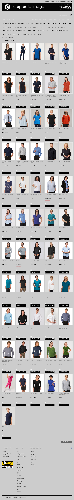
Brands (6, 37)
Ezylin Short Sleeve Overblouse (8, 293)
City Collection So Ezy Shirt (50, 194)
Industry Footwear (43, 30)
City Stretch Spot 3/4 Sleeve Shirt (22, 227)
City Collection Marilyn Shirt (64, 128)
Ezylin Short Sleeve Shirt (21, 293)
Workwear (29, 23)
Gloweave (33, 457)
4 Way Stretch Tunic (5, 62)
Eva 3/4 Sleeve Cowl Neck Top (8, 260)
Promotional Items (19, 30)
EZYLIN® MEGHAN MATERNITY (51, 293)
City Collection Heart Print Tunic (36, 128)
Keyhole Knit (61, 293)
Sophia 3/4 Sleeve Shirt (49, 393)
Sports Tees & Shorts (59, 27)
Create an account (62, 1)
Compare (5, 71)
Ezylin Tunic (32, 293)
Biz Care (32, 462)
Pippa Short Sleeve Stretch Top (65, 360)
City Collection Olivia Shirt (64, 161)
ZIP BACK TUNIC (5, 426)
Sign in (57, 1)
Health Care (67, 23)
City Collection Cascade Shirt (7, 95)
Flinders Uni (16, 34)
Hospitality (27, 27)
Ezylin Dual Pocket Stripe (64, 260)
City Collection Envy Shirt (64, 95)
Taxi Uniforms (31, 30)
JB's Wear (32, 451)
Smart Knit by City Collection (36, 393)
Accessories (7, 34)
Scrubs (19, 27)
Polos (14, 20)
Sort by (56, 40)
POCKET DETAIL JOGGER (7, 393)
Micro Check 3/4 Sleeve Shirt (36, 360)
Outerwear (21, 23)
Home (3, 37)
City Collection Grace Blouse (21, 128)
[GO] (71, 15)
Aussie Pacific (33, 459)
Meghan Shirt (18, 327)
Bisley (32, 453)
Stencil (32, 464)
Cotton (68, 20)
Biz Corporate (33, 456)
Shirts (9, 20)
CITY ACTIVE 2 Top (34, 62)
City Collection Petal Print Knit (7, 194)
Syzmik (32, 454)
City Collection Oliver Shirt (50, 161)
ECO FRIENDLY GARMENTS (50, 20)
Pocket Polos (36, 20)
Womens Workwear (40, 23)
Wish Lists (47, 1)
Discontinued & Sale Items (59, 30)
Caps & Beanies (45, 27)
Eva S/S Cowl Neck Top (20, 260)
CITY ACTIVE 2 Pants (20, 62)
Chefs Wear (36, 27)
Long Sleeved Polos (24, 20)
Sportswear (7, 30)
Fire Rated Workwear (54, 23)
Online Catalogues (37, 34)
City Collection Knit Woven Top (51, 128)
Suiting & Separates (9, 23)
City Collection (33, 461)
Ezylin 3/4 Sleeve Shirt (49, 260)
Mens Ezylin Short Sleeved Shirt (51, 327)
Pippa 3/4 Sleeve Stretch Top (50, 360)
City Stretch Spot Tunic (63, 227)
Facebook (71, 448)
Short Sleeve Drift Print (20, 393)
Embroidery (25, 34)
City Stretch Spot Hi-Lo (49, 227)
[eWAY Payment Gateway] (7, 467)
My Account (52, 1)
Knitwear (62, 20)
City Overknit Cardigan (63, 194)
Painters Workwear (9, 27)
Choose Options (6, 73)
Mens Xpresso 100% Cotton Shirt (22, 360)
